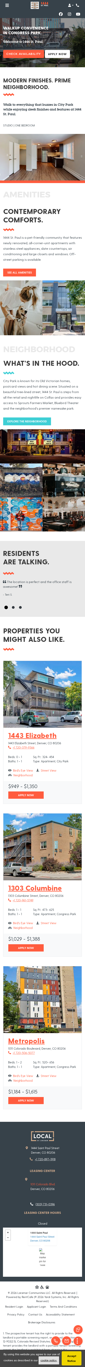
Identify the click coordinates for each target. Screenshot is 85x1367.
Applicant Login (36, 1306)
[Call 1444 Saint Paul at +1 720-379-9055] (78, 5)
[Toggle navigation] (7, 5)
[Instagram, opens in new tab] (69, 14)
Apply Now (59, 54)
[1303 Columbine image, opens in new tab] (42, 846)
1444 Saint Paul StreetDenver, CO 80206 (42, 1238)
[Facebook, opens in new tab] (61, 14)
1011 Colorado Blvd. (42, 1184)
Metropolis (26, 1040)
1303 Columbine (35, 887)
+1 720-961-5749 (20, 900)
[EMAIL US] (67, 1341)
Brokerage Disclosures (41, 1322)
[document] (42, 1252)
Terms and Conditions (63, 1306)
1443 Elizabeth (32, 735)
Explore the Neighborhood (27, 421)
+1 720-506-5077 (21, 1053)
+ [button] (7, 1232)
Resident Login (14, 1306)
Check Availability (23, 54)
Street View (48, 770)
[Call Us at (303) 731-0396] (56, 1341)
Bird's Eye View (23, 770)
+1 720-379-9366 (21, 747)
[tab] (6, 607)
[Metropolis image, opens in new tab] (42, 999)
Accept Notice (71, 1358)
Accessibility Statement (60, 1314)
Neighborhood (23, 775)
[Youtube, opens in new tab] (78, 14)
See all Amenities (19, 272)
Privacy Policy (16, 1314)
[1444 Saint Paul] (42, 1257)
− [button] (7, 1237)
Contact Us (35, 1314)
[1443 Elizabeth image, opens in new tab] (42, 694)
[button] (71, 5)
